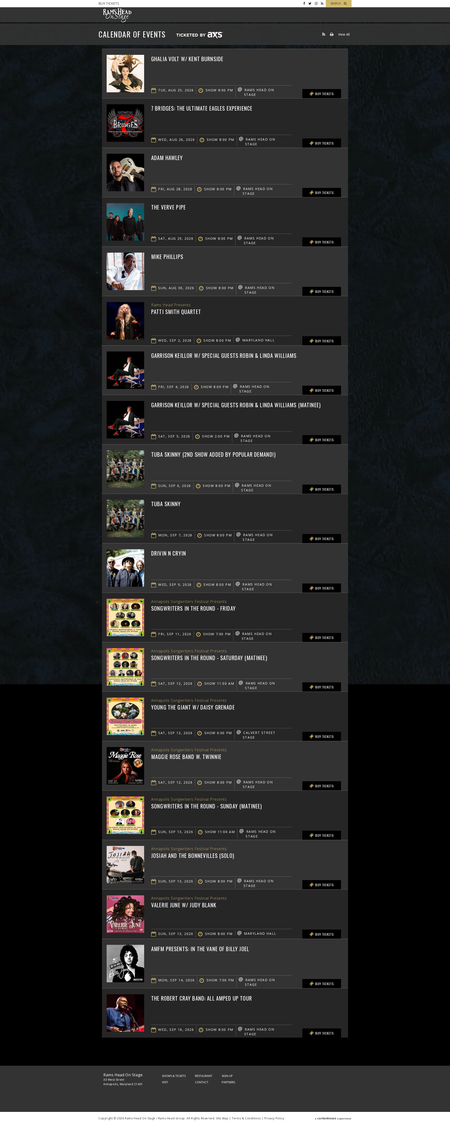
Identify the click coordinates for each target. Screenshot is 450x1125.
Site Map (222, 1118)
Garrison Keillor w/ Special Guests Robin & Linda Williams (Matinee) (236, 405)
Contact (201, 1082)
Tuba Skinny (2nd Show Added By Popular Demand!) (213, 454)
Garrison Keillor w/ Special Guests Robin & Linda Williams (224, 355)
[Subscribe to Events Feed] (323, 34)
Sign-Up (227, 1076)
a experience (333, 1118)
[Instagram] (316, 3)
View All (344, 34)
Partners (228, 1082)
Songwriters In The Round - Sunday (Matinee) (206, 806)
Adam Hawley (167, 158)
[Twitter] (309, 3)
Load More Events (225, 1046)
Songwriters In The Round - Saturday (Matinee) (209, 658)
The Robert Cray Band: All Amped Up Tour (201, 998)
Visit (165, 1082)
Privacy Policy (274, 1118)
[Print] (331, 34)
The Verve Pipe (168, 207)
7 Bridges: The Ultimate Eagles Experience (201, 108)
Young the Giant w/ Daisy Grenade (193, 707)
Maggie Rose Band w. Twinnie (186, 757)
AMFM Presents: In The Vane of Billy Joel (200, 949)
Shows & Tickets (174, 1076)
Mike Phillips (167, 257)
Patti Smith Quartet (176, 312)
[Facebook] (304, 3)
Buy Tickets (108, 3)
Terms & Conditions (246, 1118)
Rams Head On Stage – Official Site (117, 15)
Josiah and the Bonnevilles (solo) (192, 856)
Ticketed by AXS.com (199, 35)
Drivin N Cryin (168, 553)
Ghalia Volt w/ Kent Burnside (187, 59)
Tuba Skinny (166, 504)
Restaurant (203, 1076)
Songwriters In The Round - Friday (193, 608)
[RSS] (322, 3)
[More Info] (125, 90)
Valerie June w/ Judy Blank (183, 905)
